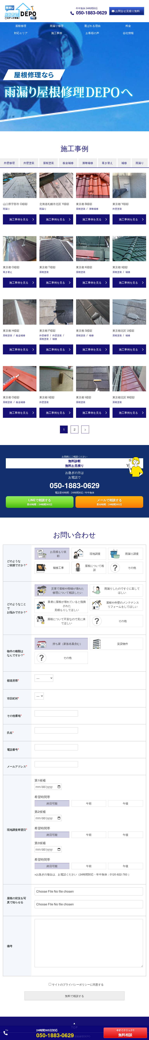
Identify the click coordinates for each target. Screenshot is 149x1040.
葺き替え (107, 163)
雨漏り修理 (56, 26)
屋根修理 (20, 26)
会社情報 (128, 33)
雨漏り (140, 163)
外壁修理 (9, 163)
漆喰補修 (87, 163)
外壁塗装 (28, 163)
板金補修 (68, 163)
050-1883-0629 (75, 485)
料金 (128, 26)
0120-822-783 (118, 874)
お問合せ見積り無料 (127, 11)
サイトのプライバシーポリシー (71, 984)
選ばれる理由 (92, 26)
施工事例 (56, 33)
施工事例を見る (18, 219)
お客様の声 (92, 33)
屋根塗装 (48, 163)
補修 (124, 163)
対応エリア (21, 33)
